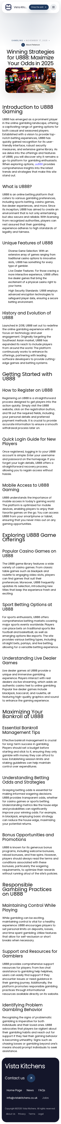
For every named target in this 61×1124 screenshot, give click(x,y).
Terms (32, 1113)
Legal (41, 1113)
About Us (10, 1113)
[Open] (53, 7)
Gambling (17, 40)
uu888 (39, 164)
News (30, 1090)
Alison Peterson (33, 45)
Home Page (14, 1090)
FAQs (41, 1090)
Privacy (22, 1113)
